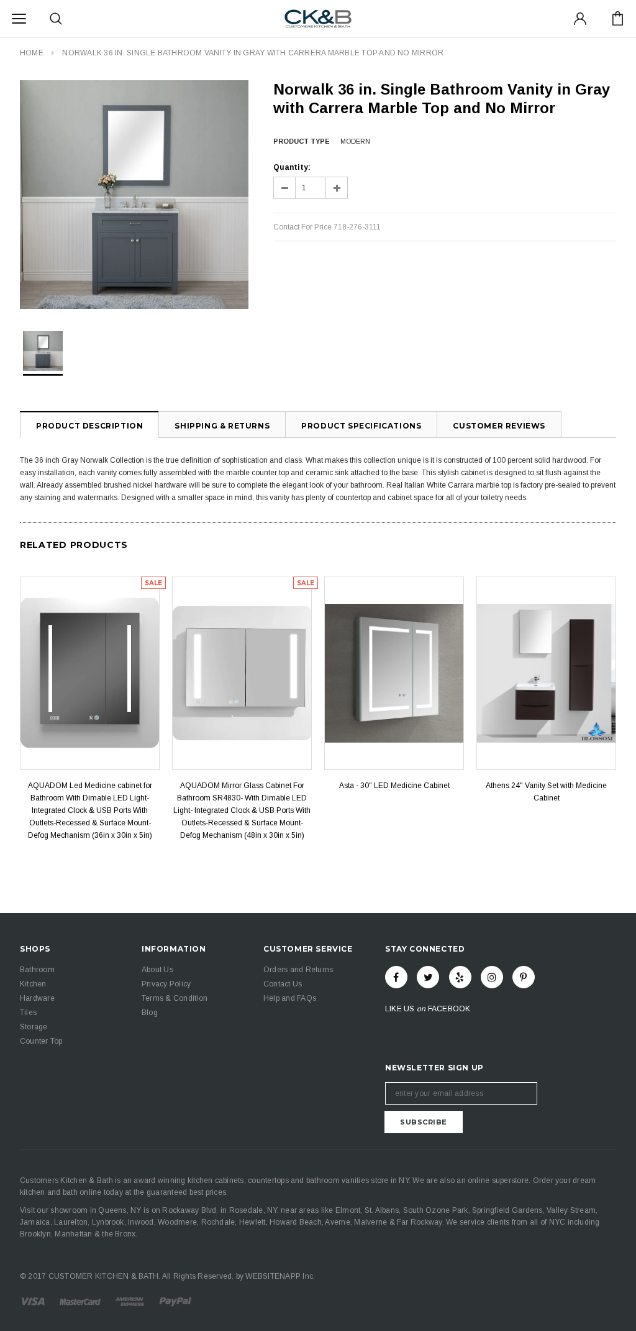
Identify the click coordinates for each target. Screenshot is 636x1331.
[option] (134, 194)
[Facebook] (396, 977)
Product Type (301, 141)
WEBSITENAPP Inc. (280, 1276)
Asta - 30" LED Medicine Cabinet (394, 785)
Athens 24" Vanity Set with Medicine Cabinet (546, 791)
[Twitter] (428, 977)
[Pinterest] (523, 977)
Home (31, 53)
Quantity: (292, 167)
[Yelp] (460, 977)
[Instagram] (492, 977)
